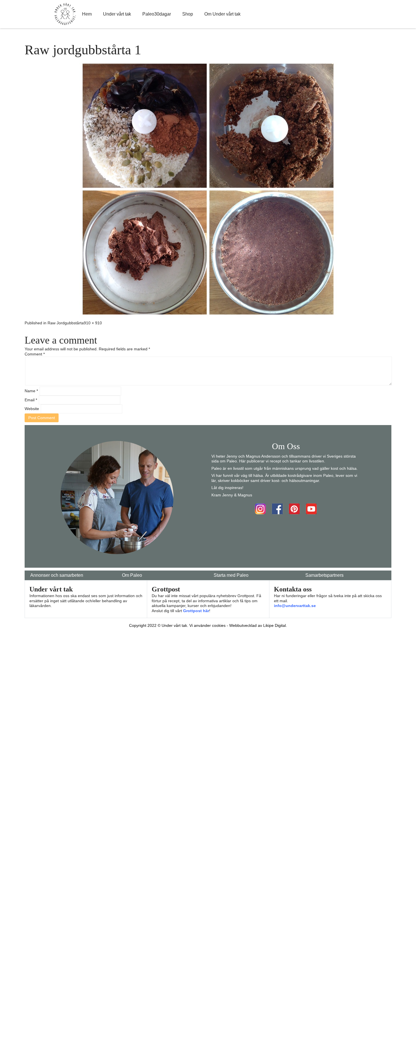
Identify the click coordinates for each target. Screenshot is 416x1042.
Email (31, 400)
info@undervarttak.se (295, 605)
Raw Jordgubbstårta (66, 323)
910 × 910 (93, 323)
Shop (187, 14)
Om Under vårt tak (222, 14)
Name (31, 391)
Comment (35, 354)
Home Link (65, 14)
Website (32, 408)
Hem (87, 14)
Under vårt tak (117, 14)
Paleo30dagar (156, 14)
